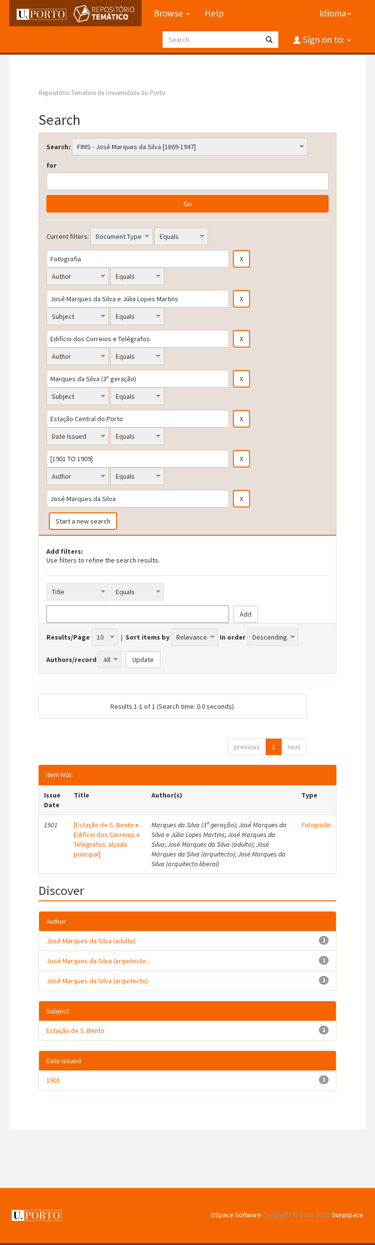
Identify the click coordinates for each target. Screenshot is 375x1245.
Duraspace (347, 1214)
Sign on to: (323, 39)
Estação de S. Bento (75, 1030)
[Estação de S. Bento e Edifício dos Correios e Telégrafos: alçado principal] (107, 839)
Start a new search (83, 521)
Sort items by (147, 637)
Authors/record (71, 659)
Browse (169, 13)
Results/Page (68, 637)
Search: (58, 146)
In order (233, 637)
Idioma (332, 13)
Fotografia (316, 824)
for (51, 165)
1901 (53, 1080)
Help (214, 13)
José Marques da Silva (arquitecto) (97, 980)
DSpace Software (236, 1214)
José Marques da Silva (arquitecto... (98, 960)
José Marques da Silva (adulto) (91, 940)
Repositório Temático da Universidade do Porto (102, 93)
